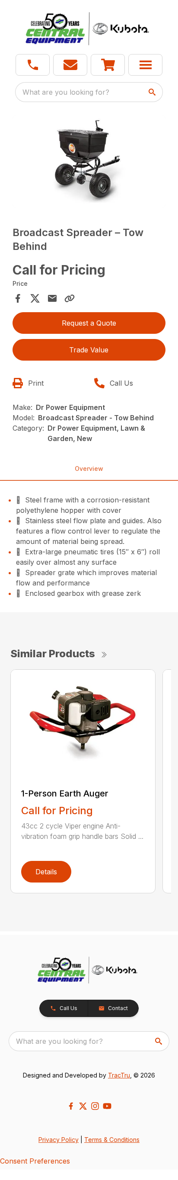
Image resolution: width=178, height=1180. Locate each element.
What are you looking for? (65, 92)
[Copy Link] (69, 298)
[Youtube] (107, 1106)
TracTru (119, 1075)
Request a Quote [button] (89, 323)
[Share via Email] (52, 298)
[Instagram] (95, 1106)
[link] (108, 65)
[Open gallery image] (89, 161)
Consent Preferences (35, 1161)
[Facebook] (71, 1106)
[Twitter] (83, 1106)
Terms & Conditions (112, 1139)
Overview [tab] (89, 468)
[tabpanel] (89, 162)
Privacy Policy (58, 1139)
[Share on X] (35, 298)
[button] (33, 65)
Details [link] (46, 871)
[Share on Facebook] (18, 298)
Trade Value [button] (88, 349)
